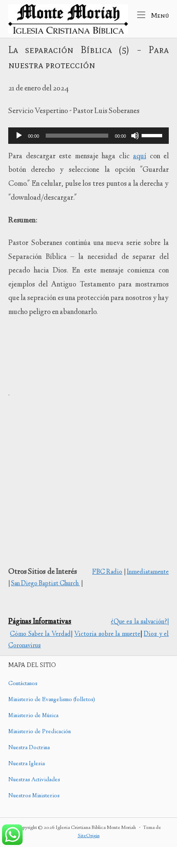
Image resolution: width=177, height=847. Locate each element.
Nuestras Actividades (34, 780)
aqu (139, 156)
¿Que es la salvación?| (140, 622)
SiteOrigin (89, 836)
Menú (159, 15)
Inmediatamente (148, 572)
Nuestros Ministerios (34, 796)
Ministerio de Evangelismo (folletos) (51, 700)
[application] (88, 135)
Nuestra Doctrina (29, 748)
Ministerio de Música (33, 716)
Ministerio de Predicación (39, 732)
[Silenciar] (135, 136)
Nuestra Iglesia (26, 764)
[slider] (153, 134)
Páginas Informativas (39, 621)
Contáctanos (22, 684)
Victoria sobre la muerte (107, 634)
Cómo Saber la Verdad (40, 634)
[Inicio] (68, 19)
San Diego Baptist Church (45, 583)
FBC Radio (107, 572)
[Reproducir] (19, 136)
